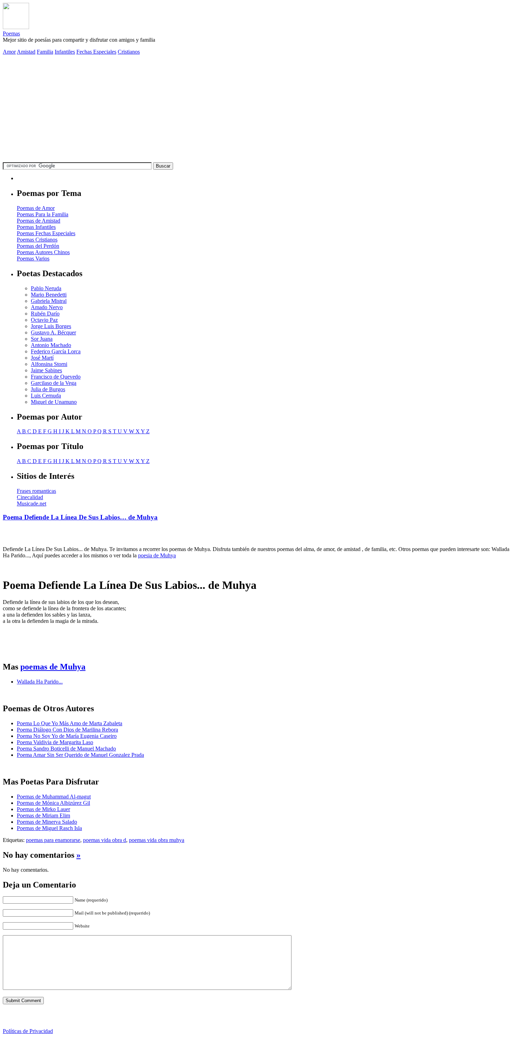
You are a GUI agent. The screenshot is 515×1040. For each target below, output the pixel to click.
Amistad (26, 52)
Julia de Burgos (48, 389)
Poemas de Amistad (38, 221)
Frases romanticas (36, 491)
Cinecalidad (30, 497)
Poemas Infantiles (36, 227)
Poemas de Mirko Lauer (43, 809)
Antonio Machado (51, 345)
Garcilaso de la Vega (53, 383)
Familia (45, 52)
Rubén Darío (45, 314)
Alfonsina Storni (49, 364)
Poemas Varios (33, 258)
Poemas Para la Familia (42, 214)
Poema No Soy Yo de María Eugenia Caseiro (67, 736)
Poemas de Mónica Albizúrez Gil (53, 803)
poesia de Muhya (157, 555)
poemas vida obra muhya (156, 840)
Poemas (11, 33)
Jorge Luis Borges (51, 326)
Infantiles (65, 52)
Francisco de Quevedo (56, 377)
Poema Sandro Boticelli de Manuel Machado (66, 749)
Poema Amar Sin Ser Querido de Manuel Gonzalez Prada (80, 755)
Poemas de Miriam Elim (43, 815)
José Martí (42, 358)
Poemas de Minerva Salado (47, 822)
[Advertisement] (257, 110)
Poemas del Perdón (38, 246)
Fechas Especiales (96, 52)
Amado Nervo (47, 307)
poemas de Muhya (52, 666)
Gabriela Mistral (49, 301)
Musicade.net (31, 504)
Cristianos (129, 52)
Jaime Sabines (46, 370)
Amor (9, 52)
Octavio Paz (44, 320)
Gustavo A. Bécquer (53, 332)
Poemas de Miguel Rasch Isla (49, 828)
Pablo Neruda (46, 288)
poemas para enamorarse (53, 840)
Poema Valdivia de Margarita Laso (55, 742)
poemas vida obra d (104, 840)
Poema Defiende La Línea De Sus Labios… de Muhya (80, 517)
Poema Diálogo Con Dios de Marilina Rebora (67, 730)
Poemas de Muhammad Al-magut (54, 797)
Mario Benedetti (49, 295)
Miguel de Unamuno (54, 402)
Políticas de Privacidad (28, 1031)
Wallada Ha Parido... (40, 682)
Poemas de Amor (36, 208)
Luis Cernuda (46, 396)
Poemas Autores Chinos (43, 252)
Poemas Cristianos (37, 240)
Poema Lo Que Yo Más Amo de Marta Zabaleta (69, 723)
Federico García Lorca (56, 351)
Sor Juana (42, 339)
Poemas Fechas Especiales (46, 233)
